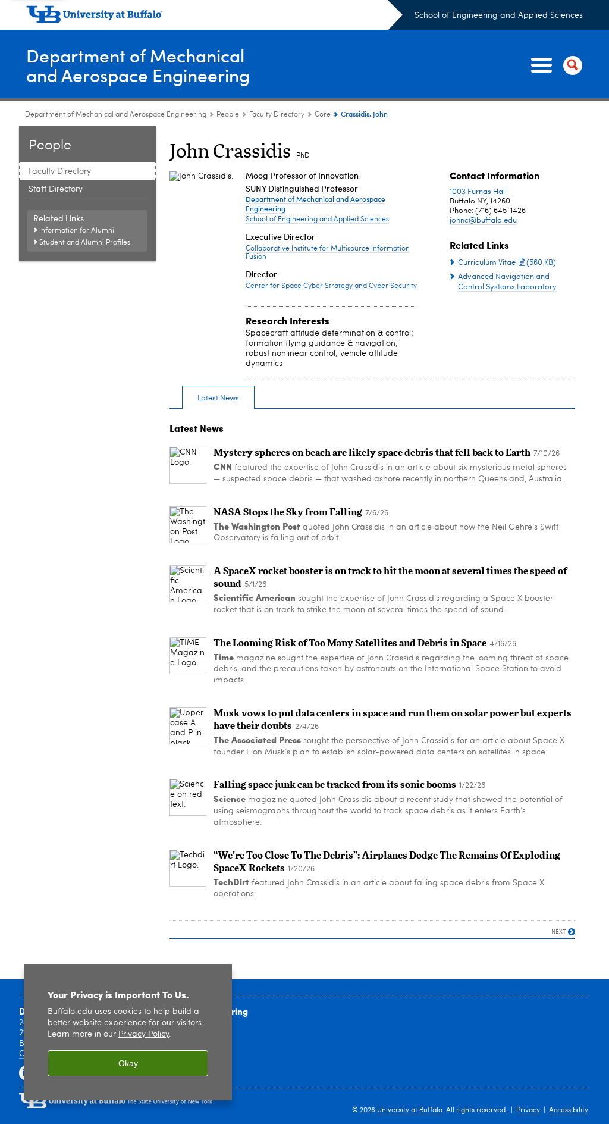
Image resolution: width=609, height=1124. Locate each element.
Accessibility (568, 1110)
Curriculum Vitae (507, 263)
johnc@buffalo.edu (483, 220)
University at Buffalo (409, 1110)
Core (323, 114)
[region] (128, 1032)
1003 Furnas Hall (478, 192)
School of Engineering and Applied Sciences (499, 15)
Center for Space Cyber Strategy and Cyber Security (331, 286)
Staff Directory (56, 189)
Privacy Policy (143, 1034)
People (227, 114)
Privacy (528, 1110)
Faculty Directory (276, 114)
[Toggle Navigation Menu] (554, 65)
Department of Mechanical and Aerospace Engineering (115, 114)
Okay (128, 1063)
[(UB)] (214, 16)
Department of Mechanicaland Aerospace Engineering (138, 65)
